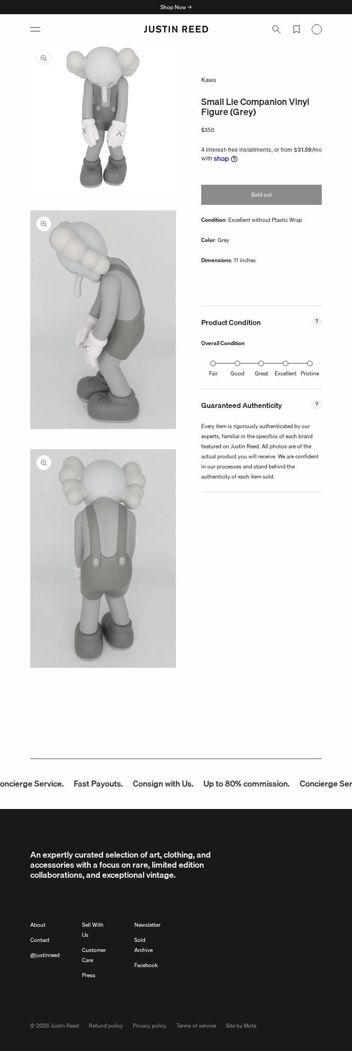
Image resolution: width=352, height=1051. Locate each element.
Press (88, 975)
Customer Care (94, 955)
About (37, 924)
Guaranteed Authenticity (241, 405)
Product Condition (231, 322)
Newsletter (147, 924)
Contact (40, 939)
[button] (35, 29)
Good (237, 373)
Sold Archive (143, 944)
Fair (213, 373)
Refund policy (106, 1025)
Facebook (146, 965)
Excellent (286, 373)
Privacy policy (149, 1025)
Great (261, 373)
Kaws (208, 80)
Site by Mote (241, 1025)
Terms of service (196, 1025)
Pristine (310, 373)
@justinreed (45, 955)
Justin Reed (64, 1025)
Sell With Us (93, 929)
